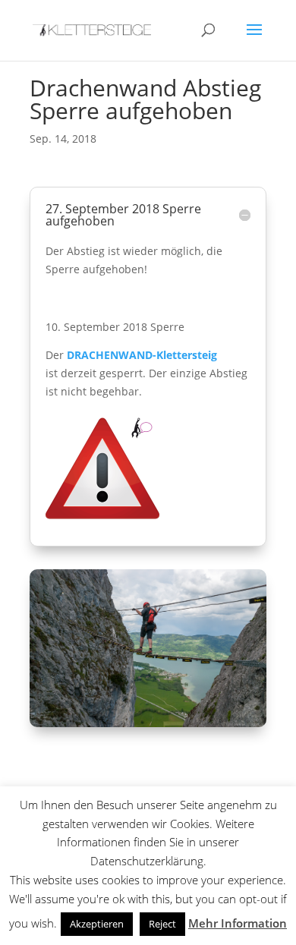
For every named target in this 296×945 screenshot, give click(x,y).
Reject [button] (162, 924)
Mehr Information (237, 923)
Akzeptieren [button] (97, 924)
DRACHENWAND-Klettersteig (142, 355)
